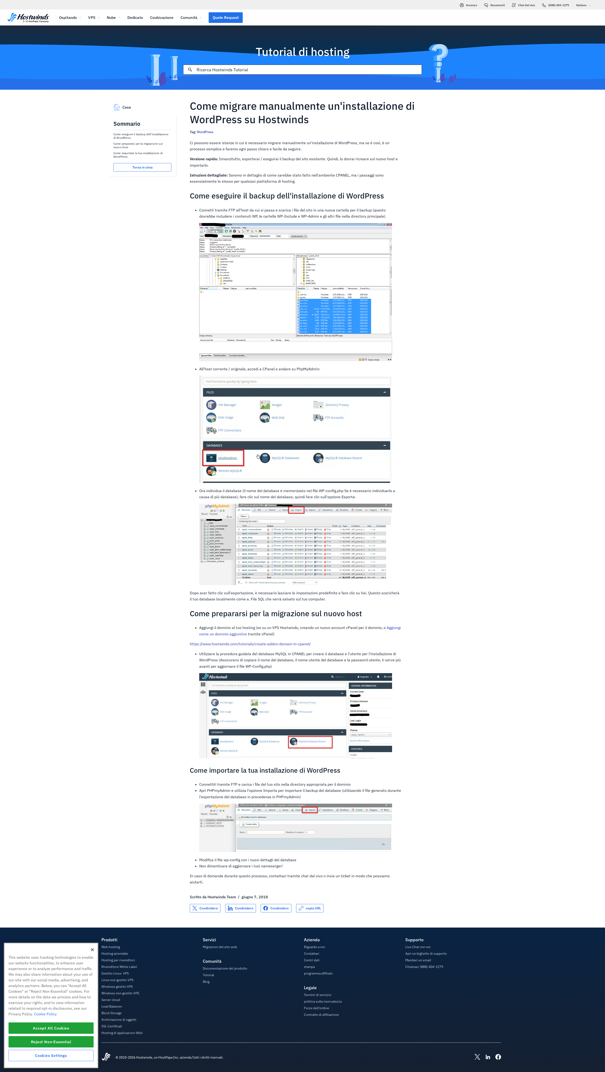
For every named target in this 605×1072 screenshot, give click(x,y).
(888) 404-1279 (558, 5)
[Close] (92, 950)
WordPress (205, 132)
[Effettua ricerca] (190, 69)
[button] (225, 17)
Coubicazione (161, 17)
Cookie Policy (45, 1014)
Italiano (581, 5)
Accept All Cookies (51, 1028)
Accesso (471, 5)
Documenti (497, 5)
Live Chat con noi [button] (418, 947)
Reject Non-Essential (51, 1041)
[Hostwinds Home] (106, 1057)
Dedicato (135, 17)
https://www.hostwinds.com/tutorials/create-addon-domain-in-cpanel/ (250, 644)
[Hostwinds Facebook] (496, 1057)
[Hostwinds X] (475, 1057)
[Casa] (28, 18)
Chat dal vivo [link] (526, 5)
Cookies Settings (51, 1055)
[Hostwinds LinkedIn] (485, 1057)
